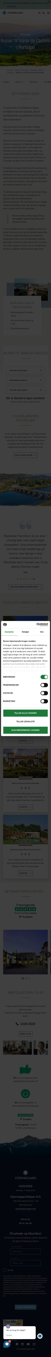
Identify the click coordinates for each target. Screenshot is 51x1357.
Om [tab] (41, 632)
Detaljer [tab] (25, 632)
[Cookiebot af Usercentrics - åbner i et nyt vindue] (36, 624)
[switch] (44, 685)
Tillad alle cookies (25, 713)
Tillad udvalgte (25, 721)
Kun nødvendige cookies (25, 730)
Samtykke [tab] (9, 632)
